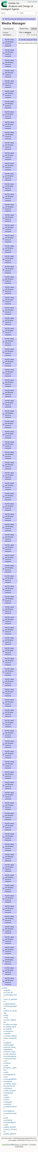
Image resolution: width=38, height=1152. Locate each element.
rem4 (7, 1099)
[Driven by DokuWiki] (19, 1146)
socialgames (9, 1111)
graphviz (8, 1043)
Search (18, 13)
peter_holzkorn (10, 1090)
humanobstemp (10, 1056)
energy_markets (11, 1036)
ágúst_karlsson (10, 1127)
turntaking (8, 1120)
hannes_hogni (10, 1052)
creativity (8, 1029)
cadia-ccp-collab (11, 1024)
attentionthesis (10, 1004)
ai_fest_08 (9, 992)
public (7, 1097)
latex (7, 1072)
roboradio (8, 1102)
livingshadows (10, 1074)
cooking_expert (10, 1027)
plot (6, 1095)
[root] (5, 988)
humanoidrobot (10, 1058)
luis (6, 1077)
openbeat (8, 1088)
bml (6, 1017)
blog (6, 1015)
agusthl (7, 990)
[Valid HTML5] (23, 1144)
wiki (6, 1125)
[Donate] (6, 1144)
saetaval (8, 1104)
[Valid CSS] (32, 1144)
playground (9, 1093)
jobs (6, 1065)
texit (6, 1118)
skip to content (32, 2)
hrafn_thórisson (10, 1054)
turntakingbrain (10, 1122)
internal (7, 1063)
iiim (6, 1061)
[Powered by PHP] (15, 1144)
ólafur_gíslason (10, 1134)
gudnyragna (9, 1045)
